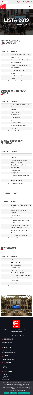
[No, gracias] (31, 388)
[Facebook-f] (10, 335)
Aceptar (7, 392)
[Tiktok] (31, 2)
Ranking (12, 25)
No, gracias (13, 392)
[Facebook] (18, 2)
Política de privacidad (24, 392)
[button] (29, 6)
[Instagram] (26, 2)
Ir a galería (16, 305)
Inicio (7, 25)
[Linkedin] (23, 2)
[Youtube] (28, 2)
